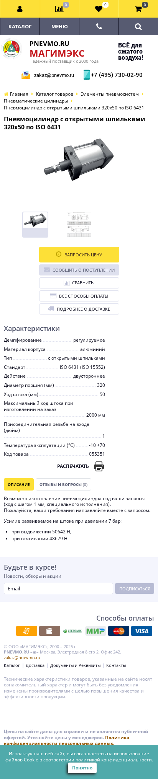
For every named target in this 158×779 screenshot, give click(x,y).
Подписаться (134, 589)
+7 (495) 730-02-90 (116, 75)
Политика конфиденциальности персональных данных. (66, 740)
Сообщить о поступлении (84, 270)
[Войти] (20, 9)
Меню (59, 26)
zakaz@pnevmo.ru (54, 75)
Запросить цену (83, 254)
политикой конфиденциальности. (114, 759)
